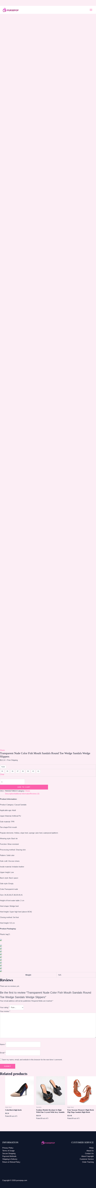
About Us (90, 1151)
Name (3, 1044)
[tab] (9, 793)
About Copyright (87, 1156)
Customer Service (87, 1159)
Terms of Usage (8, 1151)
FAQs (91, 1148)
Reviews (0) (34, 794)
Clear (2, 774)
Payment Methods (9, 1156)
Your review (5, 1011)
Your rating (4, 1007)
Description (9, 794)
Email (3, 1053)
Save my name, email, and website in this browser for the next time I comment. (32, 1060)
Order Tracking (88, 1162)
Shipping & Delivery (9, 1159)
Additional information (22, 794)
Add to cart (24, 787)
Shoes (2, 750)
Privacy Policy (7, 1148)
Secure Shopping (8, 1153)
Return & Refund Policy (11, 1162)
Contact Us (89, 1153)
